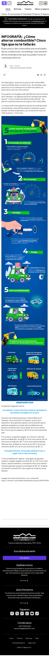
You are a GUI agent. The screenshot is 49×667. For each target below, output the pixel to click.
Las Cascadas (15, 14)
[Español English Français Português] (45, 3)
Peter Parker (27, 14)
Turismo (28, 9)
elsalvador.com (38, 21)
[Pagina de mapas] (41, 3)
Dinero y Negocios (24, 647)
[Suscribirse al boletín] (4, 3)
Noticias (17, 9)
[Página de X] (17, 614)
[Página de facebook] (12, 614)
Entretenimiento (18, 643)
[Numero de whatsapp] (27, 614)
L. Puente (16, 66)
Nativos (37, 14)
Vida (37, 638)
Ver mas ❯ (24, 580)
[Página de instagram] (22, 614)
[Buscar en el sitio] (9, 3)
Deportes (32, 643)
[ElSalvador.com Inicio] (25, 3)
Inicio (8, 9)
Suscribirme (24, 558)
